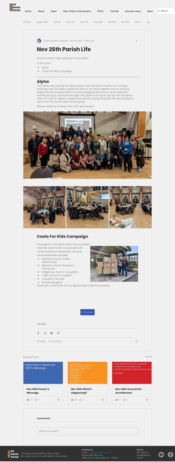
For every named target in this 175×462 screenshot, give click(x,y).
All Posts (27, 22)
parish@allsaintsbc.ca (99, 452)
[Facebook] (170, 454)
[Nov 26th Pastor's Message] (43, 373)
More (137, 22)
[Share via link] (58, 333)
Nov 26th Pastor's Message (38, 390)
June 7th (84, 22)
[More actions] (136, 40)
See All (148, 356)
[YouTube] (161, 454)
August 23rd (42, 22)
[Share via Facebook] (38, 333)
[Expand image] (44, 207)
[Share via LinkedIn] (51, 333)
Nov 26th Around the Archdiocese (128, 390)
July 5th (57, 22)
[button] (148, 22)
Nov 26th (41, 323)
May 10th (112, 22)
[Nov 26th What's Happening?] (87, 373)
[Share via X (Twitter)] (45, 333)
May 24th (98, 22)
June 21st (70, 22)
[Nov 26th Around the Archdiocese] (132, 373)
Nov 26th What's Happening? (81, 390)
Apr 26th (125, 22)
